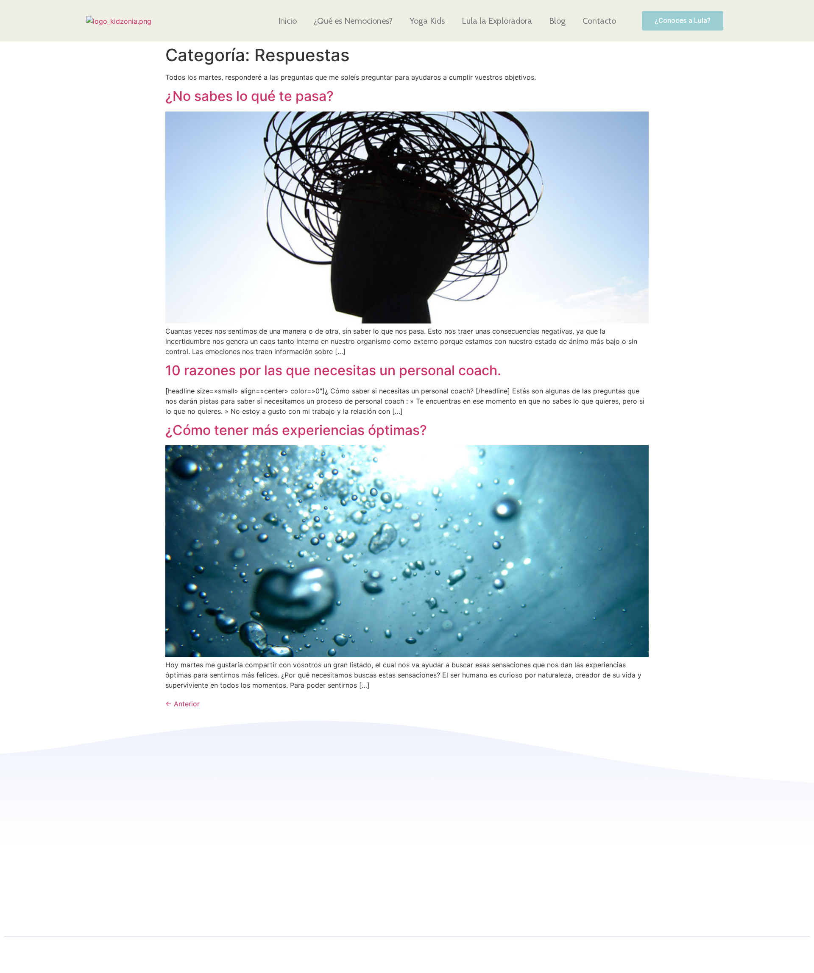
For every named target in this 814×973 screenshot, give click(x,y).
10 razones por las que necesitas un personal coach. (333, 370)
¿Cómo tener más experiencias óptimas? (296, 430)
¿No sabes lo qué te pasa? (249, 96)
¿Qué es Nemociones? (353, 21)
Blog (557, 21)
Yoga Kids (427, 21)
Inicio (287, 21)
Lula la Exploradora (497, 21)
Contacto (599, 21)
